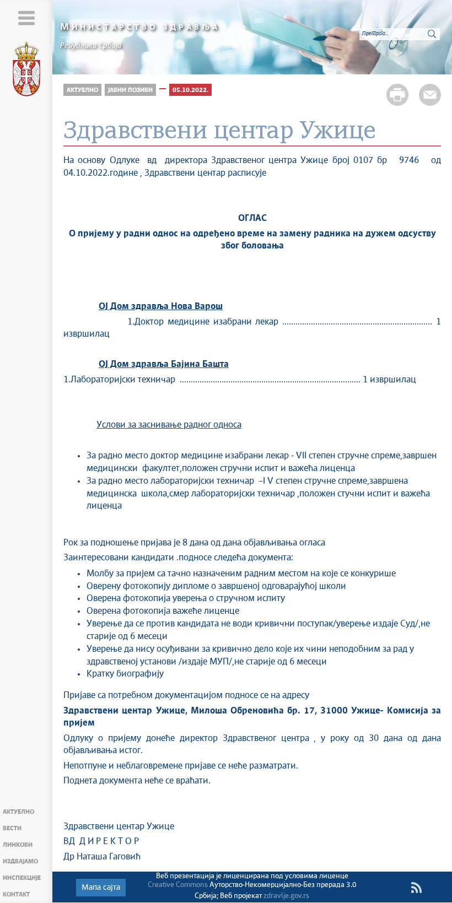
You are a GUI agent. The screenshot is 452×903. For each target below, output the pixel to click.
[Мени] (26, 18)
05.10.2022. (190, 90)
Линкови (18, 845)
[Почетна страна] (26, 71)
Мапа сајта (101, 887)
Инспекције (22, 878)
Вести (12, 828)
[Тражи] (431, 34)
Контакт (16, 894)
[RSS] (416, 887)
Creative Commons (178, 885)
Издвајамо (20, 861)
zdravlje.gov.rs (286, 896)
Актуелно (18, 812)
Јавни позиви (130, 90)
